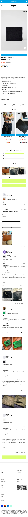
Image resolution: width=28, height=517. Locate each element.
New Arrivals (3, 468)
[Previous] (1, 52)
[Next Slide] (25, 171)
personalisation (12, 93)
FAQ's (2, 487)
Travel (2, 472)
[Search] (3, 5)
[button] (5, 59)
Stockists (18, 481)
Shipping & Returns (5, 105)
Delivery (2, 489)
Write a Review (17, 186)
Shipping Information (5, 99)
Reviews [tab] (4, 177)
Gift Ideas (2, 477)
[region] (14, 171)
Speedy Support (23, 105)
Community (19, 472)
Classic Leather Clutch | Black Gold (12, 256)
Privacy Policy (19, 477)
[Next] (26, 52)
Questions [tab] (11, 177)
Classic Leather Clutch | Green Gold (12, 313)
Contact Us (2, 496)
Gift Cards (2, 479)
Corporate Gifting (19, 474)
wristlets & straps (19, 91)
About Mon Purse (19, 468)
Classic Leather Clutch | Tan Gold (12, 199)
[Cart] (26, 6)
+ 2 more (19, 299)
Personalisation (19, 470)
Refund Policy (3, 492)
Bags (1, 470)
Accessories (2, 474)
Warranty (14, 105)
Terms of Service (3, 481)
